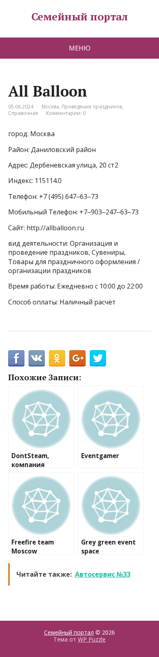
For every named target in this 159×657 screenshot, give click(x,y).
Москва (50, 106)
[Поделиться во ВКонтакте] (37, 358)
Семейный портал (79, 16)
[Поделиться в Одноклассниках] (57, 358)
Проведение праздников (92, 106)
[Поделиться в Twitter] (98, 358)
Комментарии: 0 (66, 113)
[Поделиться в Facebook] (16, 358)
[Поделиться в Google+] (77, 358)
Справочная (23, 113)
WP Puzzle (92, 639)
